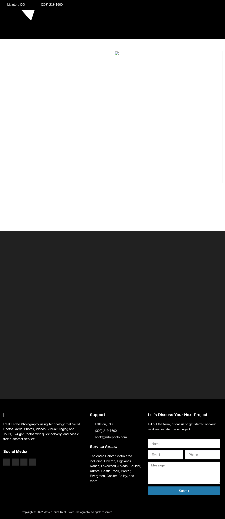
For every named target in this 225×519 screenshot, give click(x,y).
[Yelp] (23, 462)
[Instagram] (15, 462)
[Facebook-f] (6, 462)
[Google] (32, 462)
